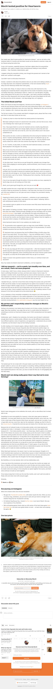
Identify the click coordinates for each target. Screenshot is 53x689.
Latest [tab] (6, 625)
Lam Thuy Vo (37, 407)
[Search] (50, 625)
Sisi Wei (6, 11)
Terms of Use (33, 661)
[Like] (2, 16)
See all (4, 657)
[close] (40, 641)
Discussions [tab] (11, 625)
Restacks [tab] (10, 608)
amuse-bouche (7, 424)
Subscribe (43, 2)
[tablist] (7, 608)
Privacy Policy (37, 662)
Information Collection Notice (26, 662)
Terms (28, 679)
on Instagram (44, 104)
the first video (29, 501)
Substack (20, 686)
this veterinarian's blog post (24, 300)
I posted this (6, 194)
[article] (26, 632)
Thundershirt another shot (18, 495)
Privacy (24, 679)
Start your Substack (23, 682)
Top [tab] (3, 625)
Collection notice (34, 679)
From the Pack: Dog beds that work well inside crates (16, 629)
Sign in (49, 2)
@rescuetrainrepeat (8, 213)
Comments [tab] (4, 608)
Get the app (33, 682)
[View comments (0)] (5, 16)
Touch (47, 83)
